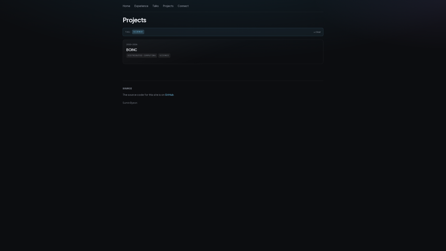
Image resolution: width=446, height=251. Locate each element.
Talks (155, 5)
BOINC (131, 50)
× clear (317, 32)
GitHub (169, 94)
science (164, 55)
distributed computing (142, 55)
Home (126, 5)
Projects (168, 5)
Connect (183, 5)
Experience (141, 5)
